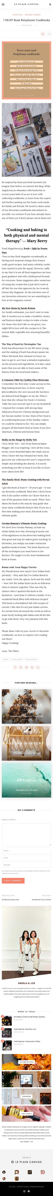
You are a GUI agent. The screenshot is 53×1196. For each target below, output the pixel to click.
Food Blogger (31, 659)
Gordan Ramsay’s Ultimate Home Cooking (24, 523)
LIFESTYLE (17, 15)
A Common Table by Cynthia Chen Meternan (25, 380)
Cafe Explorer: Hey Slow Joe (25, 1029)
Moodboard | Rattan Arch (10, 900)
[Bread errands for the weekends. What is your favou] (4, 1172)
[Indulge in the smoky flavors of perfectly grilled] (17, 1179)
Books (5, 659)
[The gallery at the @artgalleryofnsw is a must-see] (30, 1172)
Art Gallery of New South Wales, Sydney (29, 1017)
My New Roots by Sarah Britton (18, 308)
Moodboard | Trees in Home (41, 900)
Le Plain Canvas (28, 1162)
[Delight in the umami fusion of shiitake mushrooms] (17, 1172)
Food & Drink (17, 659)
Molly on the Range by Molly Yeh (19, 439)
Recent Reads (33, 15)
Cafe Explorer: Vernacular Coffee (27, 1041)
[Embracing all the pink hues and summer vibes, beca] (43, 1172)
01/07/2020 (26, 25)
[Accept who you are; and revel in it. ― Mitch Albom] (4, 1179)
